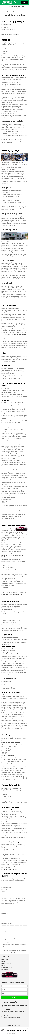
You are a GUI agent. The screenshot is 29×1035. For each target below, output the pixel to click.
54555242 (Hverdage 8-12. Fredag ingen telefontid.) (15, 1012)
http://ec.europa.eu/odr (8, 779)
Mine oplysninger (6, 963)
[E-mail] (14, 989)
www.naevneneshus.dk (7, 755)
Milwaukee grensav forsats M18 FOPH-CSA (16, 1031)
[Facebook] (2, 1020)
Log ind (3, 965)
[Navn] (14, 986)
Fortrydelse (4, 969)
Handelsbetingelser (6, 967)
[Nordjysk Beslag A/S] (7, 2)
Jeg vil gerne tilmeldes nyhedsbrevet (16, 992)
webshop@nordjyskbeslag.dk (11, 869)
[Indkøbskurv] (15, 2)
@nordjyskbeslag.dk (15, 34)
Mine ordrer (4, 959)
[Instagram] (5, 1020)
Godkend (14, 997)
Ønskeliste (4, 961)
